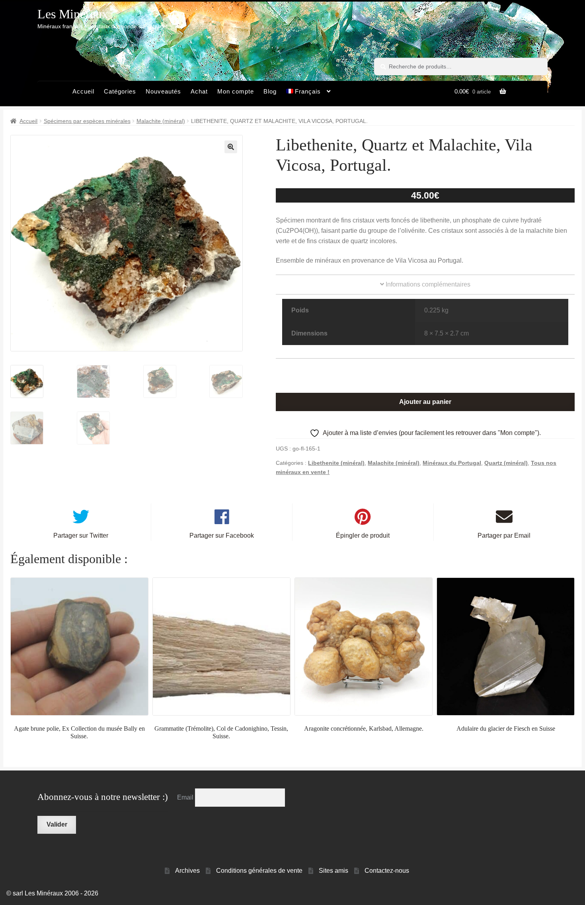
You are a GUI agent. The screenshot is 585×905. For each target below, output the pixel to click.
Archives (187, 870)
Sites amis (333, 870)
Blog (270, 91)
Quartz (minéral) (506, 463)
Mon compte (235, 91)
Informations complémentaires (427, 284)
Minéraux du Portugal (452, 463)
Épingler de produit (363, 535)
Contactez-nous (387, 870)
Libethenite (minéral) (336, 463)
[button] (230, 146)
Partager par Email (504, 535)
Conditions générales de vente (259, 870)
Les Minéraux (72, 14)
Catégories (120, 91)
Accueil (83, 91)
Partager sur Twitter (80, 535)
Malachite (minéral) (160, 121)
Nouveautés (163, 91)
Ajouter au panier (425, 401)
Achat (199, 91)
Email (186, 797)
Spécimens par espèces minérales (87, 121)
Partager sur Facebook (221, 535)
